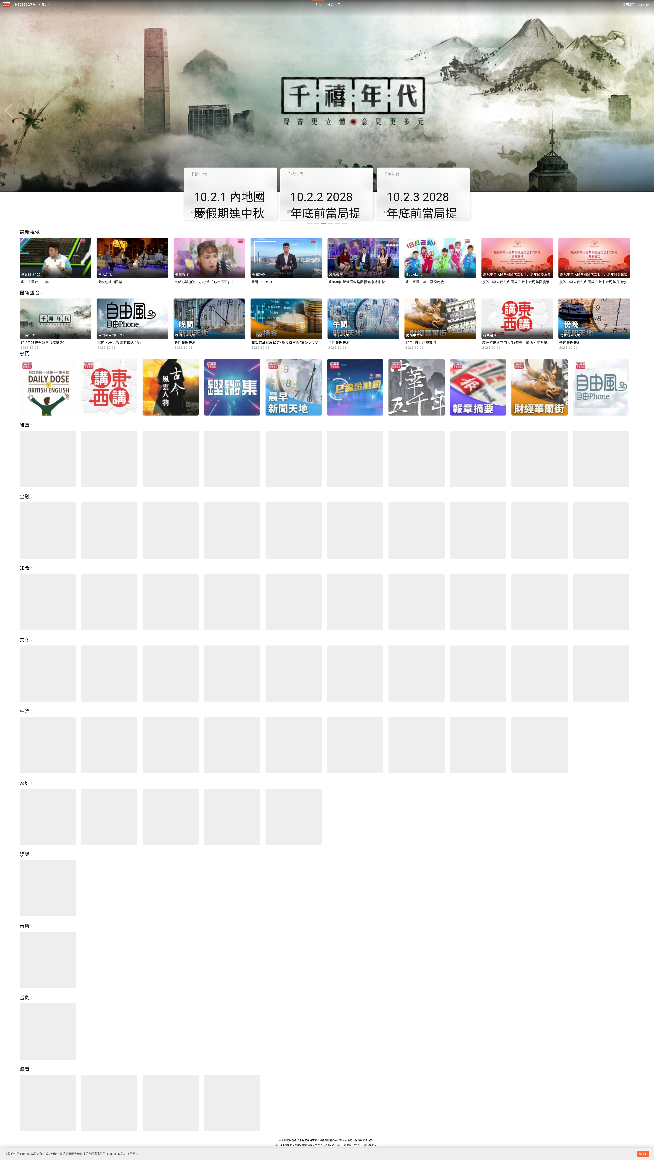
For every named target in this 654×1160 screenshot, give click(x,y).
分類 (330, 5)
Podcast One (32, 4)
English (644, 4)
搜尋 (339, 4)
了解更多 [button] (132, 1153)
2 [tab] (317, 223)
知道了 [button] (643, 1154)
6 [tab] (344, 223)
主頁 (318, 5)
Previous (8, 110)
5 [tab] (337, 223)
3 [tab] (323, 223)
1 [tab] (310, 223)
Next (645, 110)
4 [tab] (330, 223)
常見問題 (628, 4)
